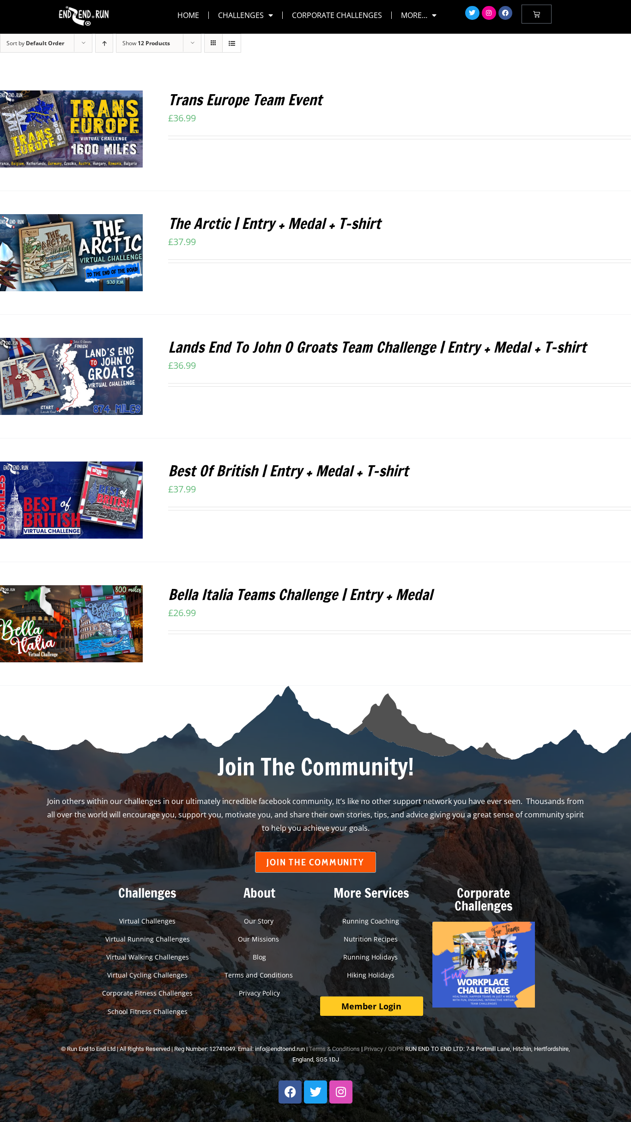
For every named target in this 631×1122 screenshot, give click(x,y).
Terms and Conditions (259, 975)
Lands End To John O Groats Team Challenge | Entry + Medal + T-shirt (377, 347)
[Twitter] (472, 13)
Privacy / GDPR (384, 1048)
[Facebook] (505, 13)
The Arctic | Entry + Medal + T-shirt (274, 223)
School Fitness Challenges (148, 1011)
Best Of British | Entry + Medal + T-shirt (288, 470)
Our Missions (259, 939)
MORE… (414, 15)
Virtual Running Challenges (147, 939)
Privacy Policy (259, 993)
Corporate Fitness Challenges (147, 993)
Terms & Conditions (334, 1048)
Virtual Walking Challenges (147, 957)
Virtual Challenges (147, 921)
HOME (188, 15)
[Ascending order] (104, 43)
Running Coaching (371, 921)
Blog (259, 957)
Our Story (259, 921)
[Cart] (537, 14)
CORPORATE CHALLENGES (337, 15)
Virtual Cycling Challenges (147, 975)
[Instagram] (489, 13)
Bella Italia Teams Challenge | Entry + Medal (300, 594)
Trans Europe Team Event (245, 99)
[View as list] (232, 43)
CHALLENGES (241, 15)
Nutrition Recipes (372, 939)
